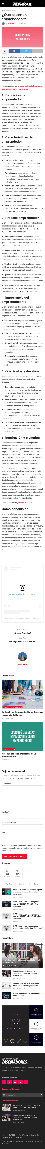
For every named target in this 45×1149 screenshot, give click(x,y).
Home (4, 10)
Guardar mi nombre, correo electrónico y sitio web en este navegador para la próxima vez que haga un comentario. (22, 848)
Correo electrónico (10, 822)
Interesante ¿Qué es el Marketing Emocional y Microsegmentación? (26, 984)
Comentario (7, 783)
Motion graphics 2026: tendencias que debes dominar (28, 994)
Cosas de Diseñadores (13, 707)
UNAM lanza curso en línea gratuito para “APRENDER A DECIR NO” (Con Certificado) (27, 916)
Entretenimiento (7, 1137)
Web (3, 832)
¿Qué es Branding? (25, 502)
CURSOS (12, 1135)
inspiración (35, 1135)
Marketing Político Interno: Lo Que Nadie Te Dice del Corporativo (22, 961)
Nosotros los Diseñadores (15, 1141)
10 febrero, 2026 (10, 965)
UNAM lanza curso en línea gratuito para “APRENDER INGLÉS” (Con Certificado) (26, 903)
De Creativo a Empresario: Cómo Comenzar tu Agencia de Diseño (22, 713)
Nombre (5, 812)
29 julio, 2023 (22, 23)
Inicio (3, 1135)
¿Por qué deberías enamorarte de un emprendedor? (19, 755)
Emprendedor (11, 10)
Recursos (19, 1137)
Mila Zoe (11, 23)
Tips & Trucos (23, 1135)
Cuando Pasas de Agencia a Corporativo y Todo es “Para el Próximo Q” (25, 973)
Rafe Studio (5, 1144)
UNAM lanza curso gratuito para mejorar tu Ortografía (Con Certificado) (28, 927)
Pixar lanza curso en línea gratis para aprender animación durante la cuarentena (27, 891)
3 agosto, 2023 (8, 718)
